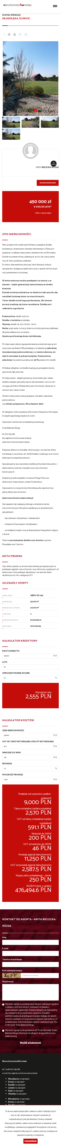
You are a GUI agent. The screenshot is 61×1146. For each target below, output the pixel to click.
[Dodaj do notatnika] (20, 35)
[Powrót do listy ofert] (4, 35)
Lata (4, 662)
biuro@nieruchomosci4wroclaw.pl (22, 1073)
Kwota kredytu (11, 651)
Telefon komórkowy (12, 959)
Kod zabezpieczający (12, 970)
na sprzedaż (19, 1099)
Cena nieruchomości (13, 730)
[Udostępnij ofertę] (26, 35)
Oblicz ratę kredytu (43, 213)
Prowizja (7, 763)
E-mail (5, 948)
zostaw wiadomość (48, 183)
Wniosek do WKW (11, 752)
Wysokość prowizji (12, 774)
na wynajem (19, 1079)
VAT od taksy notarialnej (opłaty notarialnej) (28, 741)
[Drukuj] (9, 35)
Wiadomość (8, 981)
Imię (4, 937)
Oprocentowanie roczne (16, 673)
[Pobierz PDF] (14, 35)
